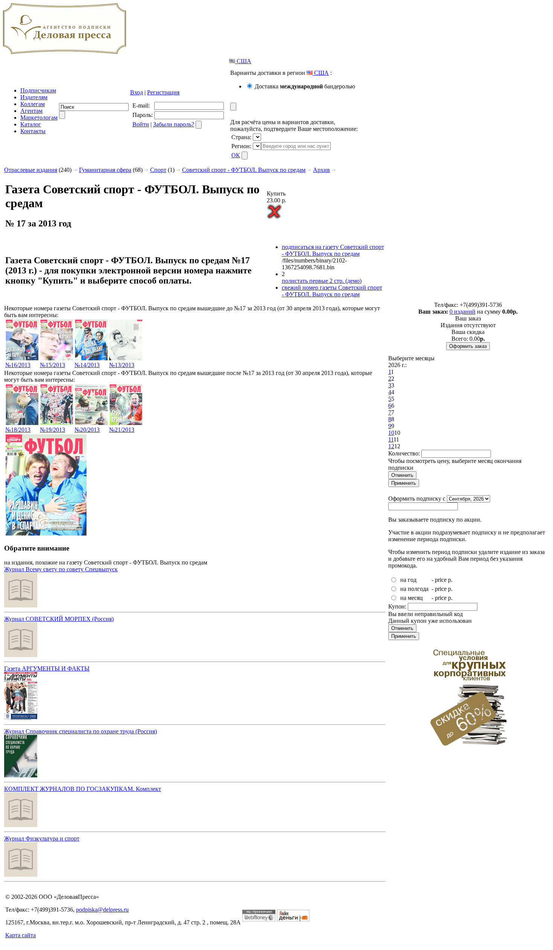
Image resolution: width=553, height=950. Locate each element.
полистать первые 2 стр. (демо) (322, 281)
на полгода (414, 589)
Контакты (33, 131)
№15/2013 (52, 365)
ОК (235, 155)
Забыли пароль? (173, 124)
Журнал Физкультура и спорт (41, 838)
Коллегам (32, 104)
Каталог (30, 124)
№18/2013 (17, 429)
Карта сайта (20, 935)
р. (450, 580)
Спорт (158, 170)
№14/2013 (87, 365)
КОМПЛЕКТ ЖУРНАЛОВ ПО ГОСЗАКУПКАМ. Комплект (82, 789)
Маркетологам (39, 117)
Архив (321, 170)
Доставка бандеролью (305, 86)
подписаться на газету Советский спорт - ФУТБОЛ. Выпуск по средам (333, 250)
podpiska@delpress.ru (102, 909)
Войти (140, 124)
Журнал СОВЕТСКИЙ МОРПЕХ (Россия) (59, 619)
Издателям (33, 97)
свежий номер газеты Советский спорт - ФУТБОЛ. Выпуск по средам (332, 290)
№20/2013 (87, 429)
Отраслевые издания (30, 170)
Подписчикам (38, 90)
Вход (136, 92)
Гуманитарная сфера (105, 170)
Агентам (31, 111)
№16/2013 (17, 365)
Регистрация (163, 92)
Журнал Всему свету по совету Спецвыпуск (61, 569)
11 (390, 439)
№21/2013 (121, 429)
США (243, 61)
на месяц (411, 598)
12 (391, 446)
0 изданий (463, 311)
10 (391, 432)
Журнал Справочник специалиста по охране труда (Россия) (80, 731)
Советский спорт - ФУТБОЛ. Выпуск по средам (243, 170)
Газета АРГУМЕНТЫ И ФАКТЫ (47, 668)
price (441, 580)
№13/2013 (121, 365)
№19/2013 (52, 429)
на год (408, 580)
